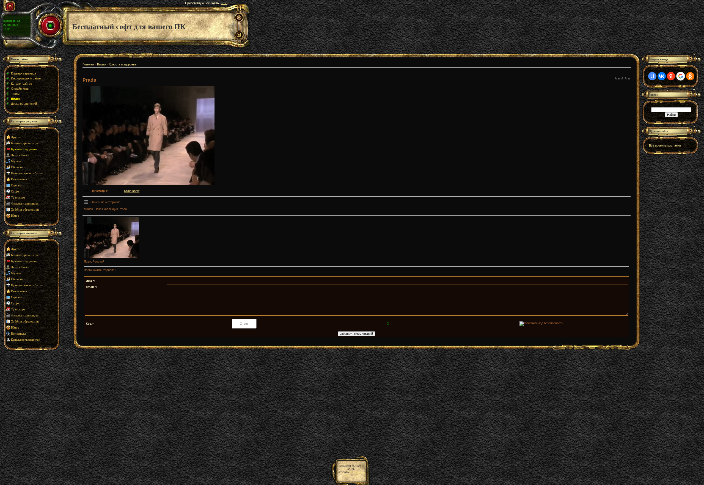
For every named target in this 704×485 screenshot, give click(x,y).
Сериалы (16, 185)
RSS (224, 3)
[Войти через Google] (680, 76)
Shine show (131, 190)
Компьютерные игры (24, 143)
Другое (16, 137)
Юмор (15, 215)
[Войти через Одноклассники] (690, 76)
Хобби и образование (25, 209)
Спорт (15, 191)
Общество (17, 167)
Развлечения (19, 179)
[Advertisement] (37, 400)
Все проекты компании (665, 145)
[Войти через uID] (652, 76)
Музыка (16, 161)
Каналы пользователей (25, 339)
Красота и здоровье (24, 149)
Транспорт (18, 197)
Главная (88, 64)
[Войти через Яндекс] (671, 76)
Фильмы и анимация (24, 203)
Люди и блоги (20, 155)
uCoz (356, 474)
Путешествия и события (27, 173)
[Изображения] (111, 237)
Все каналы (18, 333)
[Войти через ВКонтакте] (662, 76)
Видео (101, 64)
